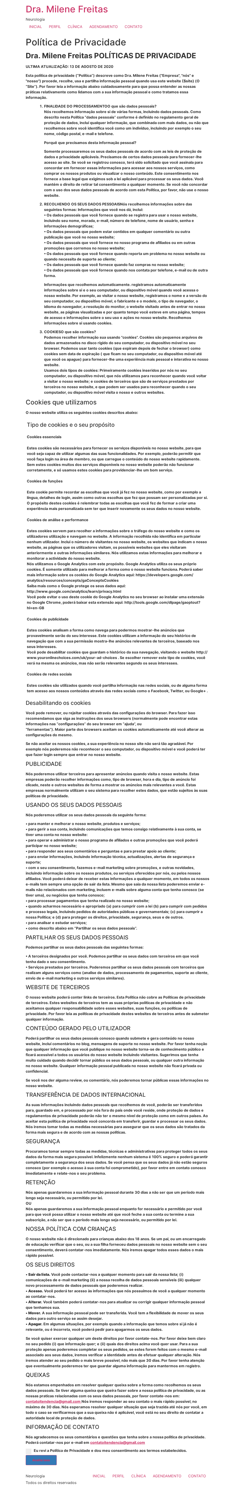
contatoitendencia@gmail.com (53, 1401)
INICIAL (35, 26)
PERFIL (55, 26)
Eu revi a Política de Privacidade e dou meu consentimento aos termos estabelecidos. (110, 1450)
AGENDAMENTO (103, 26)
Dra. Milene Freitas (67, 9)
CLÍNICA (75, 26)
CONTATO (133, 26)
